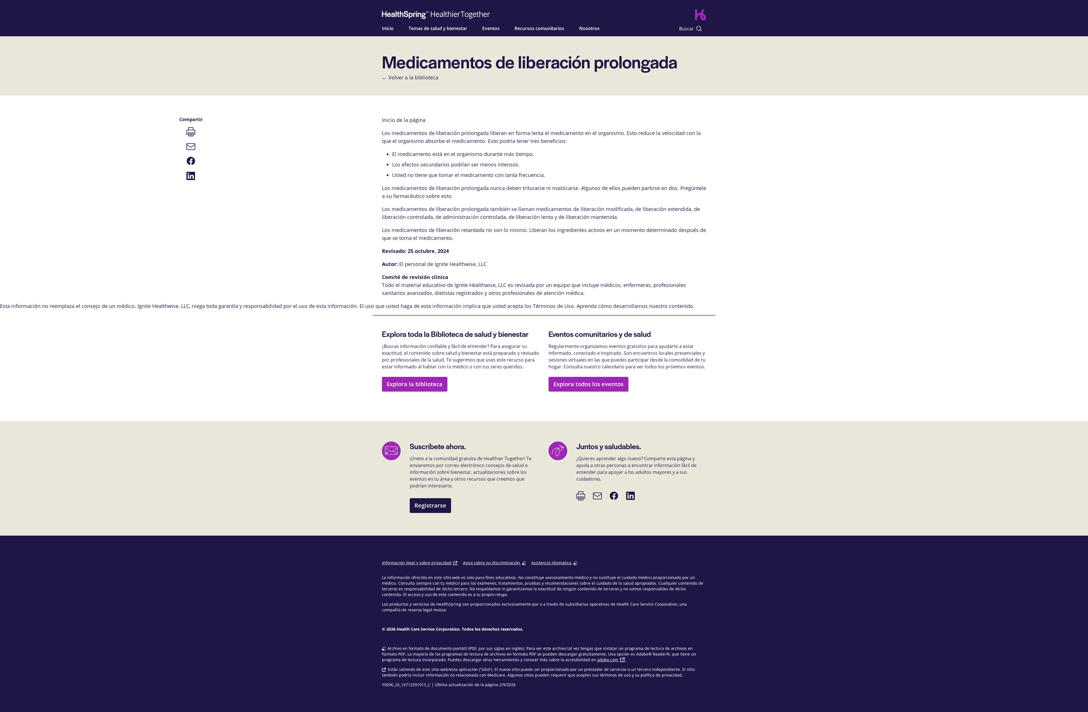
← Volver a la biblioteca (410, 77)
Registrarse (430, 505)
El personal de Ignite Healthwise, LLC (442, 264)
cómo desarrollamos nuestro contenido (645, 306)
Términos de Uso (553, 306)
